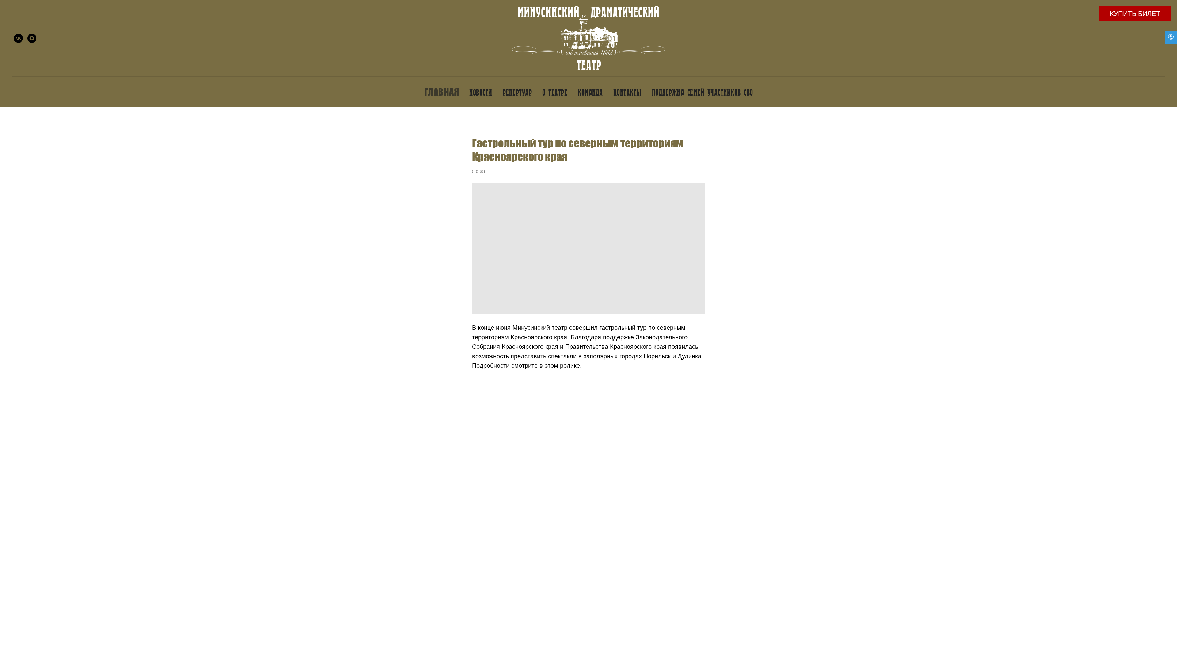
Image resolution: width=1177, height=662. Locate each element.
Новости (480, 92)
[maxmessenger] (31, 38)
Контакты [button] (627, 92)
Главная (441, 91)
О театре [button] (554, 92)
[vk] (18, 38)
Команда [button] (590, 92)
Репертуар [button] (517, 92)
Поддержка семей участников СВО (702, 92)
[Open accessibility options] (1171, 37)
